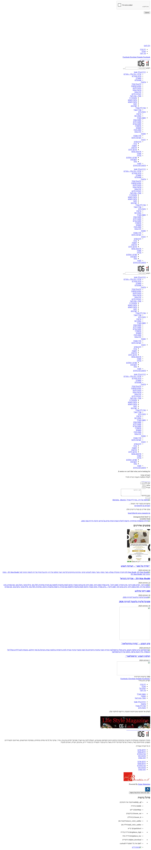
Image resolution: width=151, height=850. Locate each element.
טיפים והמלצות (136, 86)
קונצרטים (133, 159)
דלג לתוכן (147, 46)
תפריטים (134, 106)
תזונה (135, 104)
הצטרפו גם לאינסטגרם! (142, 506)
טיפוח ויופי (137, 116)
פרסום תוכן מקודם (139, 165)
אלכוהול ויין (133, 98)
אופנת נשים (137, 120)
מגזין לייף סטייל (141, 108)
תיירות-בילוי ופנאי (140, 72)
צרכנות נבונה (137, 90)
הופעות (134, 145)
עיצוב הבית (137, 130)
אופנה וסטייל (141, 118)
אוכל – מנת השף (135, 96)
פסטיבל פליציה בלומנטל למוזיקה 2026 (134, 601)
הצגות (139, 163)
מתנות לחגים (137, 88)
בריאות (138, 114)
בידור (135, 143)
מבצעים (138, 128)
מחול (135, 161)
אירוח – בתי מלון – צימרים (132, 74)
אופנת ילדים (137, 122)
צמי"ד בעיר (137, 110)
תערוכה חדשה (136, 138)
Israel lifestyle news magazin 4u (139, 513)
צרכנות (143, 82)
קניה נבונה (137, 92)
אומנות (143, 134)
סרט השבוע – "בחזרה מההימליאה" (135, 643)
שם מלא (147, 483)
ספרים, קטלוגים (131, 157)
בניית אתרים (141, 754)
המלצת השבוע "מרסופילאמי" (137, 656)
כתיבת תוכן (142, 756)
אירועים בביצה (136, 151)
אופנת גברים (137, 124)
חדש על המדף (136, 84)
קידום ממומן (142, 752)
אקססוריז (138, 126)
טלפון (148, 485)
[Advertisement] (83, 29)
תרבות (143, 140)
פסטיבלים (138, 80)
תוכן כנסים (142, 758)
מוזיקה (139, 155)
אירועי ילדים (132, 149)
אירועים (134, 147)
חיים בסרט (137, 142)
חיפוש (148, 68)
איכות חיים (142, 112)
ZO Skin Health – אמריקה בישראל (135, 578)
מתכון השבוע (132, 100)
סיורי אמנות (137, 136)
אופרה (139, 153)
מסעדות (138, 78)
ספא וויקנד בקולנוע (142, 591)
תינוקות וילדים (136, 94)
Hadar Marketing (144, 784)
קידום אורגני (141, 750)
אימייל (147, 488)
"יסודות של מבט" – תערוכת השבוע (135, 566)
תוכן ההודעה (145, 495)
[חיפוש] (124, 68)
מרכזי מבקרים (136, 76)
